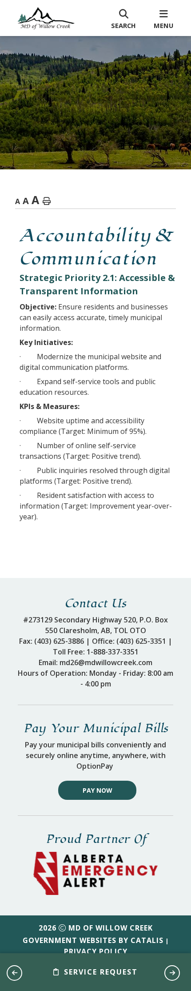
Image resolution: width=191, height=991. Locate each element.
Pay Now (97, 790)
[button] (14, 973)
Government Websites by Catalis (93, 940)
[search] (123, 18)
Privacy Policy (95, 951)
